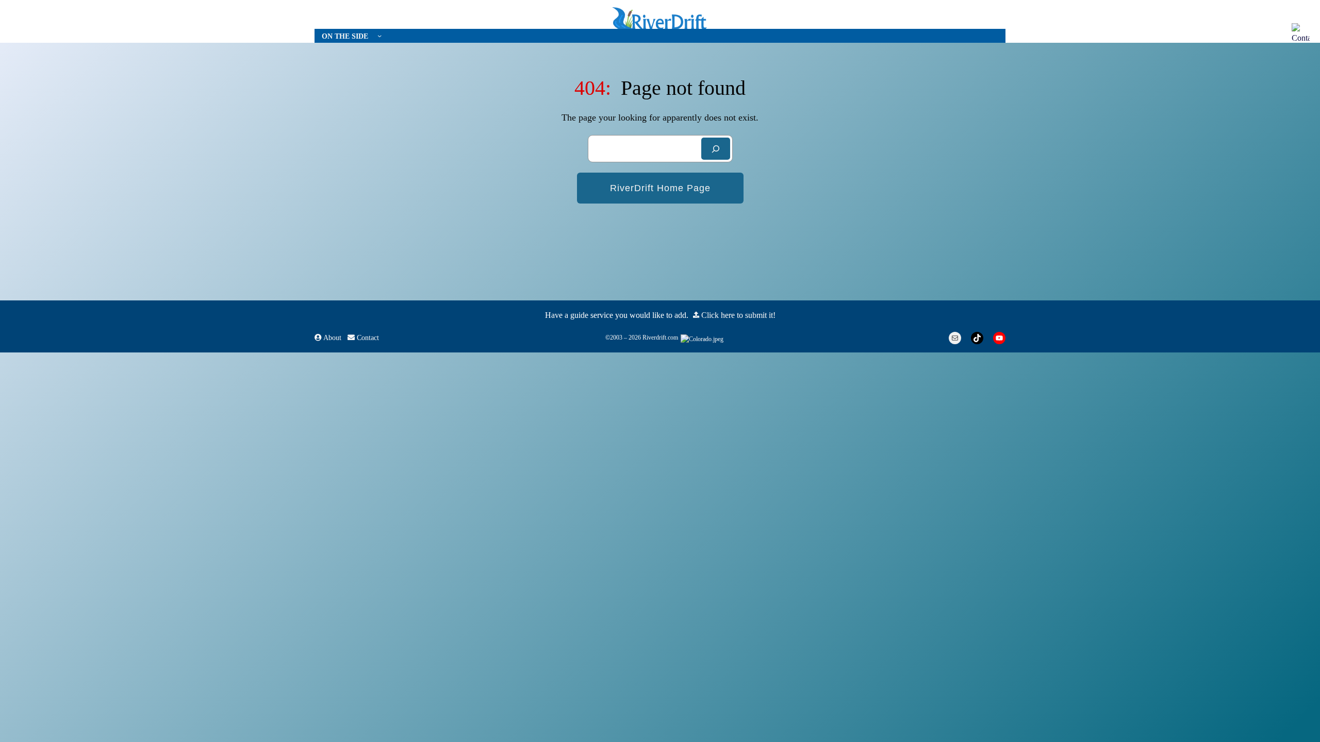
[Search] (715, 149)
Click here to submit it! (737, 315)
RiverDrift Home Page (660, 188)
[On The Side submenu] (379, 35)
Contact (367, 338)
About (331, 338)
